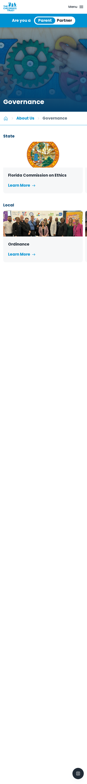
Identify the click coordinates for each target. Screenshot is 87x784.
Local (8, 205)
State (9, 136)
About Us (25, 118)
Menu (72, 6)
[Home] (5, 118)
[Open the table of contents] (78, 773)
